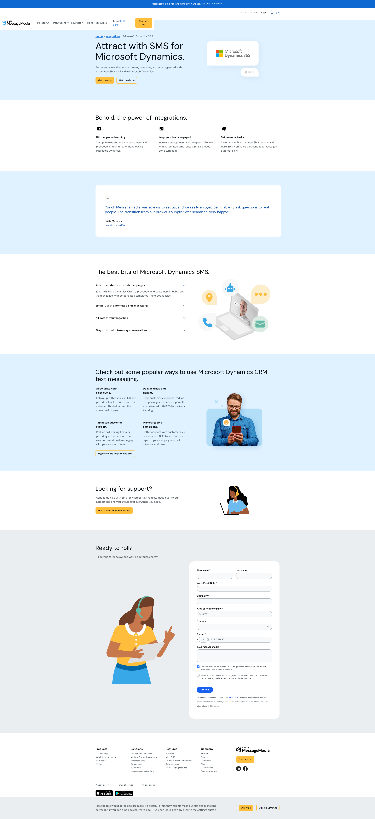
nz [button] (242, 12)
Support (264, 12)
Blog (203, 764)
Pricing (89, 22)
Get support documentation (114, 510)
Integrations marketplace (142, 771)
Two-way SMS (172, 764)
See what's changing (212, 3)
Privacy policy (102, 785)
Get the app (104, 80)
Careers (204, 757)
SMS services (102, 753)
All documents (149, 785)
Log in (276, 12)
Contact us (143, 22)
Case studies (207, 767)
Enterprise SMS (138, 760)
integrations (113, 36)
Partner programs (209, 771)
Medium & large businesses (144, 757)
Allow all (246, 807)
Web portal (101, 760)
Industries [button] (76, 22)
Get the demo (127, 80)
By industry (136, 767)
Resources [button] (101, 22)
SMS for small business (141, 753)
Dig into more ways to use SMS (115, 453)
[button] (133, 23)
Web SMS (170, 757)
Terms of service (125, 785)
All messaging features (176, 767)
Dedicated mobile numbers (179, 760)
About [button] (252, 12)
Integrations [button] (59, 22)
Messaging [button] (43, 22)
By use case (136, 764)
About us (205, 753)
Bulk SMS (170, 753)
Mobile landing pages (106, 757)
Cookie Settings (268, 807)
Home (99, 36)
